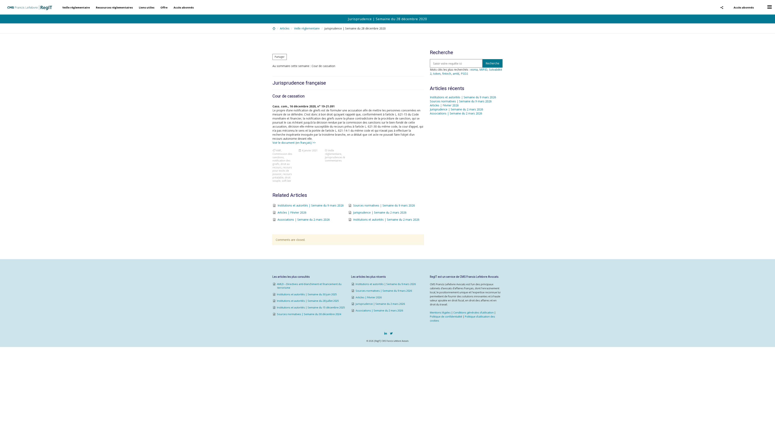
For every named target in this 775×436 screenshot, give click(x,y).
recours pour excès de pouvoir (282, 171)
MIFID (483, 69)
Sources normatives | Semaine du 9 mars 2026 (384, 205)
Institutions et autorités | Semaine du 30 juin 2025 (307, 294)
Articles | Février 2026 (292, 212)
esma (474, 69)
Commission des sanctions (282, 155)
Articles (284, 28)
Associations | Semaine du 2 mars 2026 (304, 219)
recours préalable (282, 175)
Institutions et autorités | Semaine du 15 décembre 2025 (311, 307)
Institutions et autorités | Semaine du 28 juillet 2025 (308, 301)
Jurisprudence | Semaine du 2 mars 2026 (379, 212)
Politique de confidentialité (446, 316)
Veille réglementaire (76, 7)
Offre (164, 7)
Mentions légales (440, 312)
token (437, 73)
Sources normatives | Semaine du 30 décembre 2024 (309, 314)
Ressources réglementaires (114, 7)
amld (456, 73)
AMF (278, 150)
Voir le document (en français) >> (294, 143)
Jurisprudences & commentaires (335, 159)
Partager (280, 57)
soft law (286, 180)
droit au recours (281, 165)
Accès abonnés (744, 7)
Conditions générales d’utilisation (473, 312)
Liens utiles (146, 7)
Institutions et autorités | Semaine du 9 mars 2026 (311, 205)
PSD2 (464, 73)
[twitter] (391, 333)
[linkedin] (386, 333)
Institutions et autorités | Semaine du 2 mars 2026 (386, 219)
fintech (446, 73)
